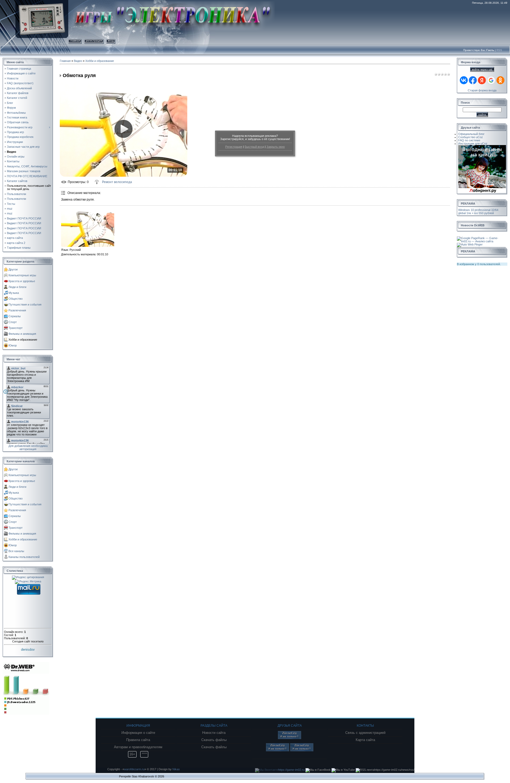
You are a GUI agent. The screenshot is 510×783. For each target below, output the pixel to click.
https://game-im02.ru (291, 769)
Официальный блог (471, 134)
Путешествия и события (24, 304)
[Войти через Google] (491, 80)
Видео (78, 60)
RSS (499, 50)
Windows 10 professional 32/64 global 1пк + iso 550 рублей (478, 211)
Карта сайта (365, 740)
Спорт (12, 322)
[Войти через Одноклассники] (500, 80)
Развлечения (17, 310)
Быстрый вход (254, 146)
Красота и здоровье (21, 281)
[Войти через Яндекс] (482, 80)
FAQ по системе (469, 140)
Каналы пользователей (24, 556)
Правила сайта (138, 740)
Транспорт (15, 327)
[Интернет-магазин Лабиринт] (482, 146)
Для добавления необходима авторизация (28, 447)
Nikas (176, 769)
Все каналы (16, 551)
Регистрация (233, 146)
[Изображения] (87, 227)
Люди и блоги (17, 287)
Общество (15, 298)
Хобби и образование (22, 339)
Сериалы (14, 316)
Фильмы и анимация (22, 333)
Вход (111, 40)
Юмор (12, 345)
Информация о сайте (138, 733)
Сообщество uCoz (470, 137)
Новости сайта (214, 733)
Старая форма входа (482, 90)
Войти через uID (482, 69)
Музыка (13, 292)
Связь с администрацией (365, 733)
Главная (75, 40)
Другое (13, 269)
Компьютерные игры (22, 275)
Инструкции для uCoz (472, 143)
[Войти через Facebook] (473, 80)
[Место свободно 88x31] (289, 738)
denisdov (28, 649)
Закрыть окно (275, 146)
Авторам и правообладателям (138, 747)
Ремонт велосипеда (117, 182)
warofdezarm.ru (134, 769)
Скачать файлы (214, 740)
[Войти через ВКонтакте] (464, 80)
